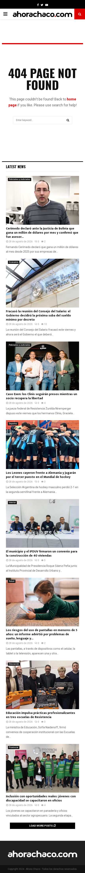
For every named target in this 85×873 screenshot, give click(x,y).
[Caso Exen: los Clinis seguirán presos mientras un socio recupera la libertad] (42, 366)
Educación (14, 664)
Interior (12, 502)
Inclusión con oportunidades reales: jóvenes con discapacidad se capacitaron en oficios (41, 798)
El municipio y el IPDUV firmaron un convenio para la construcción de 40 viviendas (41, 553)
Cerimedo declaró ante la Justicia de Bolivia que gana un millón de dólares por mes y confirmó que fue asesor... (42, 233)
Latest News (16, 166)
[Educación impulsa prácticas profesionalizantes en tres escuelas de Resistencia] (42, 685)
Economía (13, 262)
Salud (11, 581)
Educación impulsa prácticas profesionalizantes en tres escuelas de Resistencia (40, 715)
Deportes (13, 424)
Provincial (13, 747)
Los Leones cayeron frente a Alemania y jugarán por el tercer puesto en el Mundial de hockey (41, 475)
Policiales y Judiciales (19, 179)
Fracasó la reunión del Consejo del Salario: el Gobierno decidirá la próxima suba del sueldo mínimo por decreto (38, 315)
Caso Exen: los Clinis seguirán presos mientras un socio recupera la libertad (41, 396)
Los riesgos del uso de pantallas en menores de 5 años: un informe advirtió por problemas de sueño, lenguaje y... (41, 634)
